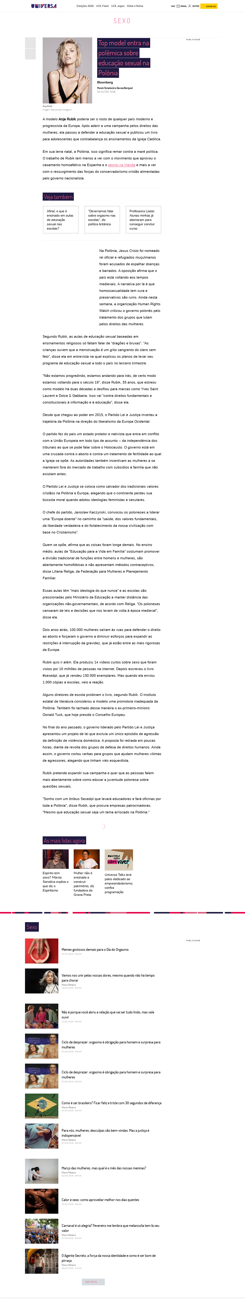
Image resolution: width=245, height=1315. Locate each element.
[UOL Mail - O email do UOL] (181, 6)
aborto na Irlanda (121, 165)
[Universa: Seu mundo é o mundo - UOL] (43, 6)
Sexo (123, 20)
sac (173, 6)
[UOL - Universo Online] (59, 6)
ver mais (91, 1282)
